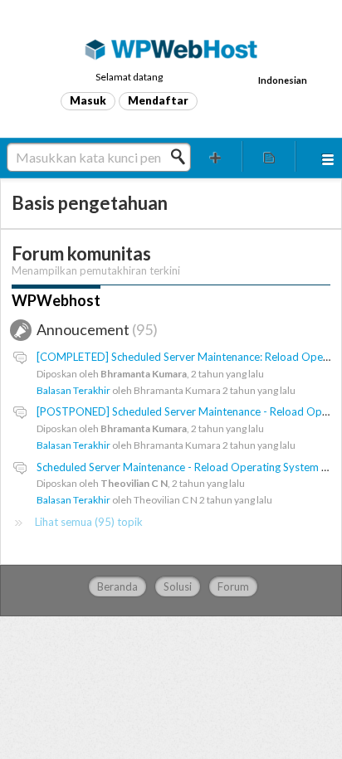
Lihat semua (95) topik (89, 521)
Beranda (117, 586)
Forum (233, 586)
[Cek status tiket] (269, 156)
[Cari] (182, 156)
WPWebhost (56, 300)
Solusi (178, 586)
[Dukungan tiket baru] (215, 156)
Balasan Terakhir (73, 390)
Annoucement (95, 329)
